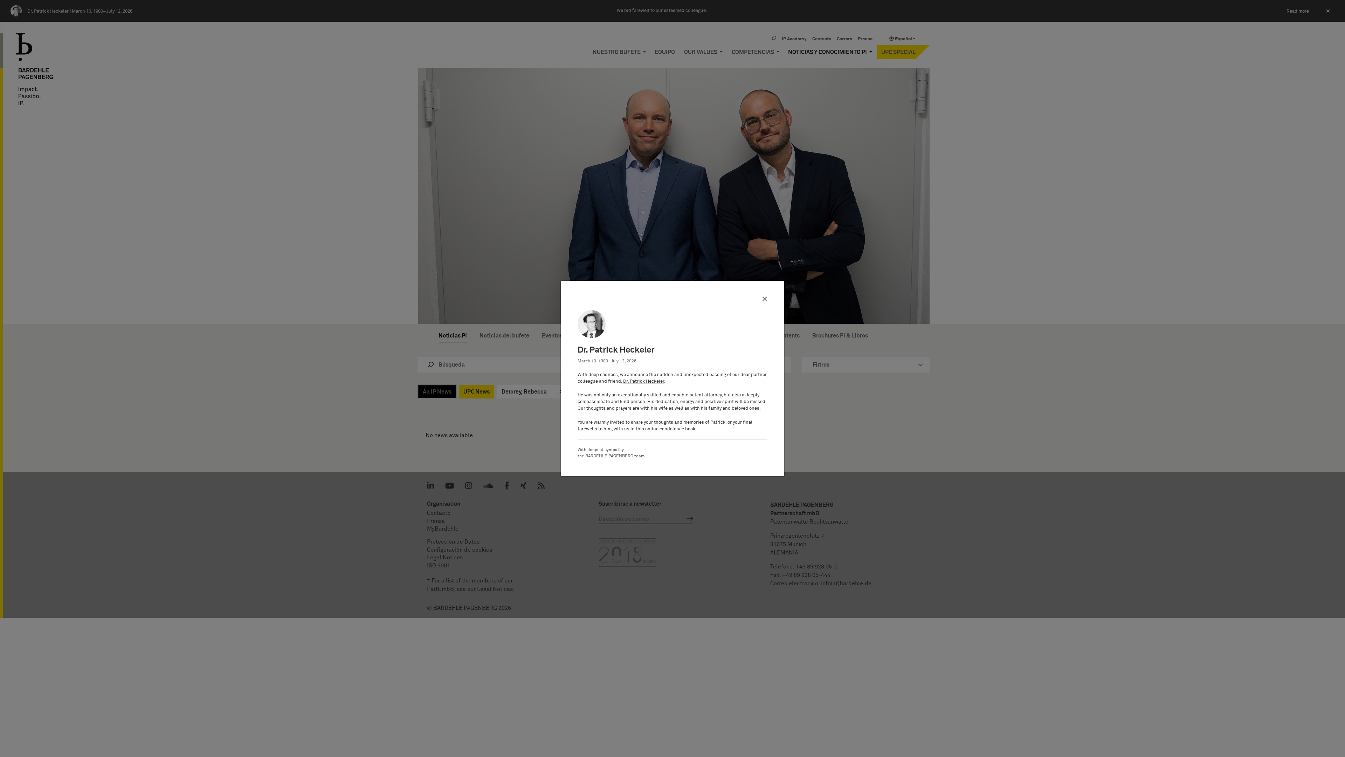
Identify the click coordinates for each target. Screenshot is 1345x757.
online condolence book (670, 429)
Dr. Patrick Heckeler (643, 381)
